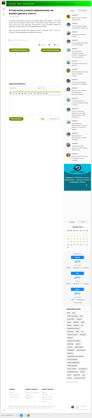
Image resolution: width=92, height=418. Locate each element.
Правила (44, 392)
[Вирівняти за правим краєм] (25, 93)
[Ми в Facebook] (24, 415)
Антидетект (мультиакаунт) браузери (29, 396)
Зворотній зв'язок (47, 399)
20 (77, 242)
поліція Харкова (72, 359)
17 (68, 242)
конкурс (70, 347)
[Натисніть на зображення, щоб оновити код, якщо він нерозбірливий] (42, 119)
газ (82, 331)
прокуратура (83, 368)
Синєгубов (70, 319)
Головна (11, 392)
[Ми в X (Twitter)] (17, 415)
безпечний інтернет (73, 328)
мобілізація (70, 350)
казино (78, 344)
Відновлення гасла (47, 397)
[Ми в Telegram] (21, 415)
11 (71, 239)
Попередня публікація (19, 50)
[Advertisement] (35, 67)
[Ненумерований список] (28, 93)
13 (77, 239)
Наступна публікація (51, 50)
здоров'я (70, 337)
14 (80, 239)
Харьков (76, 325)
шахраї (69, 378)
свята (69, 375)
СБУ (81, 316)
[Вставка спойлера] (43, 93)
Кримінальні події (28, 3)
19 (74, 242)
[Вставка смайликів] (34, 93)
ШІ (82, 325)
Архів (82, 222)
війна (77, 331)
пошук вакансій (72, 365)
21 (80, 242)
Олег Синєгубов (72, 316)
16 (87, 239)
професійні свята (72, 371)
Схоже (72, 10)
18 (71, 242)
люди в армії (79, 347)
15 (83, 239)
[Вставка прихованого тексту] (46, 93)
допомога (83, 334)
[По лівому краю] (19, 93)
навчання (70, 353)
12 (74, 239)
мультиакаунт (81, 350)
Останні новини (13, 395)
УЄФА (69, 322)
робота (82, 371)
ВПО (68, 313)
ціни (83, 375)
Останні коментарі (14, 397)
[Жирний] (10, 93)
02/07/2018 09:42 (14, 17)
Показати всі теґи (72, 382)
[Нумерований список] (31, 93)
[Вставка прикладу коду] (41, 93)
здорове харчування (73, 340)
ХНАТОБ (76, 322)
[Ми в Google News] (28, 415)
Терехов (79, 319)
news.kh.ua (12, 3)
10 (68, 239)
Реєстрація (45, 395)
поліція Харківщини (73, 362)
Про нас (44, 401)
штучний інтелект (79, 378)
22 (83, 242)
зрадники (70, 344)
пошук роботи (71, 368)
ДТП (73, 313)
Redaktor (43, 45)
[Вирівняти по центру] (22, 93)
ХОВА (82, 322)
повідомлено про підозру (75, 356)
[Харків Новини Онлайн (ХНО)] (3, 3)
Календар (72, 222)
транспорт (76, 375)
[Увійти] (3, 9)
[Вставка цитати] (38, 93)
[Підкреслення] (16, 93)
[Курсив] (13, 93)
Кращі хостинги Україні (32, 392)
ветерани (70, 331)
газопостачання (72, 334)
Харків (19, 3)
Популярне (83, 10)
